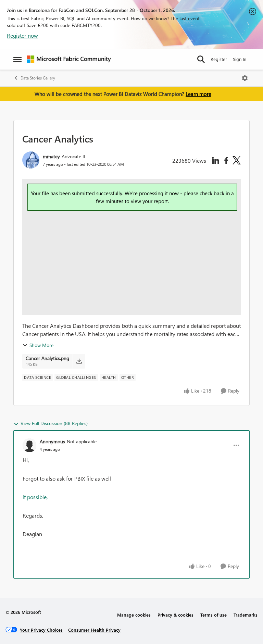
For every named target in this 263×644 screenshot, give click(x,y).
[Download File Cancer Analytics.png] (79, 361)
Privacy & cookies (175, 615)
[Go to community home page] (69, 59)
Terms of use (213, 615)
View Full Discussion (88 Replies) (54, 423)
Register (219, 59)
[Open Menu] (245, 78)
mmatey (51, 156)
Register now (22, 35)
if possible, (35, 496)
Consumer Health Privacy (94, 630)
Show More (41, 345)
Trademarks (246, 615)
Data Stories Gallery (38, 77)
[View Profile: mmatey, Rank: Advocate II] (30, 160)
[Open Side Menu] (17, 59)
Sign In (239, 59)
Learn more (198, 93)
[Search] (201, 59)
